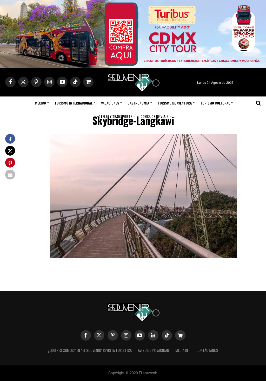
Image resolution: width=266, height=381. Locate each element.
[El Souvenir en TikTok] (167, 335)
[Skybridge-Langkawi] (143, 257)
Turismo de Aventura (175, 103)
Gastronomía (138, 103)
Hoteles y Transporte (114, 116)
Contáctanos (207, 350)
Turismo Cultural (215, 103)
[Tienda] (180, 335)
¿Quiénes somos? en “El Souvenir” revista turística (90, 350)
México (40, 103)
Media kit (182, 350)
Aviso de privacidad (153, 350)
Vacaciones (110, 103)
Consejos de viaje (154, 116)
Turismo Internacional (73, 103)
